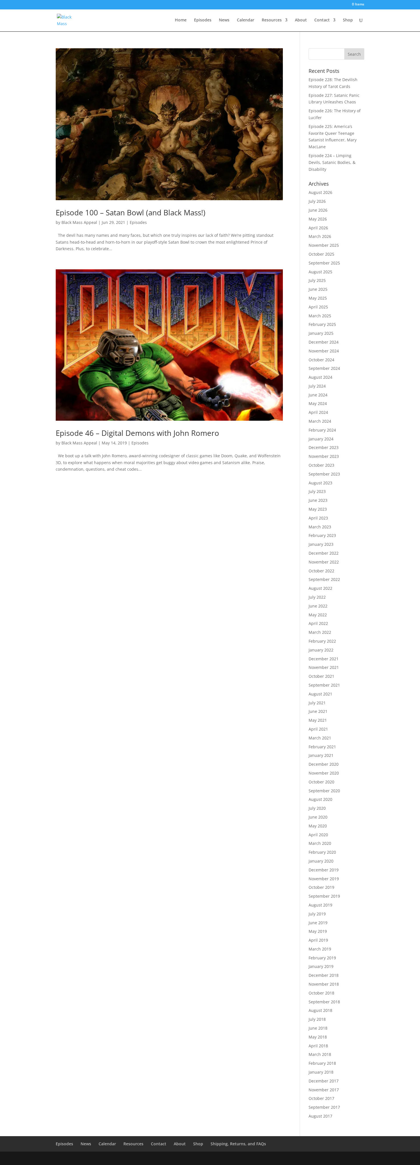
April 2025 (318, 307)
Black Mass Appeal (79, 222)
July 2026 (317, 201)
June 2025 (318, 289)
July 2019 (317, 914)
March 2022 (320, 632)
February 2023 (322, 535)
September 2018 (324, 1001)
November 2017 (324, 1089)
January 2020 (321, 861)
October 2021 (321, 676)
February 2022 (322, 641)
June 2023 (318, 500)
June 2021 (318, 711)
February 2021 (322, 746)
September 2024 (324, 368)
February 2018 (322, 1063)
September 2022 (324, 579)
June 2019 (318, 922)
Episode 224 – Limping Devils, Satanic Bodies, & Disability (332, 162)
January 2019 (321, 966)
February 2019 (322, 958)
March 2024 (320, 421)
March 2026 (320, 236)
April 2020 (318, 834)
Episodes (202, 20)
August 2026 (320, 192)
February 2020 (322, 852)
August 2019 (320, 905)
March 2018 (320, 1054)
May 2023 (318, 509)
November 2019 (324, 878)
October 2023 (321, 465)
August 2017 (320, 1116)
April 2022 (318, 623)
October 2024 (321, 359)
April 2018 (318, 1045)
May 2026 (318, 219)
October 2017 (321, 1098)
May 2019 (318, 931)
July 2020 (317, 808)
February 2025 (322, 324)
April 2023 (318, 518)
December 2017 (324, 1081)
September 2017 (324, 1107)
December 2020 (324, 764)
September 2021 (324, 685)
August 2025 (320, 271)
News (224, 20)
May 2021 (318, 720)
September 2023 (324, 474)
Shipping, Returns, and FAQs (238, 1143)
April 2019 (318, 940)
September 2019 (324, 896)
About (301, 20)
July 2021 (317, 702)
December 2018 (324, 975)
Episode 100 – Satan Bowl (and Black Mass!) (130, 212)
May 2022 (318, 614)
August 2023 (320, 483)
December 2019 (324, 870)
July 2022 (317, 597)
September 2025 (324, 263)
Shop (348, 20)
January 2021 (321, 755)
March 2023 (320, 527)
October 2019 (321, 887)
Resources (272, 20)
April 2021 (318, 729)
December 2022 (324, 553)
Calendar (245, 20)
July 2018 (317, 1019)
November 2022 (324, 562)
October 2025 (321, 254)
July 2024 (317, 386)
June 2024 (318, 395)
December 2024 (324, 342)
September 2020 (324, 790)
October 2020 (321, 782)
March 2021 (320, 738)
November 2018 (324, 984)
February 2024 (322, 430)
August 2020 (320, 799)
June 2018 (318, 1028)
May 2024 (318, 403)
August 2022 (320, 588)
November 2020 (324, 773)
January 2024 (321, 439)
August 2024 (320, 377)
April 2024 (318, 412)
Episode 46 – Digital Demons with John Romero (137, 433)
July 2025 (317, 280)
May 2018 (318, 1037)
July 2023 (317, 491)
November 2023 (324, 456)
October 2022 (321, 571)
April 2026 (318, 227)
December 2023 (324, 447)
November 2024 (324, 351)
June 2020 (318, 817)
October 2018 (321, 993)
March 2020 (320, 843)
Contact (322, 20)
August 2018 (320, 1010)
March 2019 (320, 949)
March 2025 (320, 315)
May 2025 (318, 298)
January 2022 (321, 650)
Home (181, 20)
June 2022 (318, 606)
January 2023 (321, 544)
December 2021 (324, 658)
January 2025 (321, 333)
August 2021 (320, 694)
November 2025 (324, 245)
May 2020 (318, 826)
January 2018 (321, 1072)
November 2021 (324, 667)
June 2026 (318, 210)
